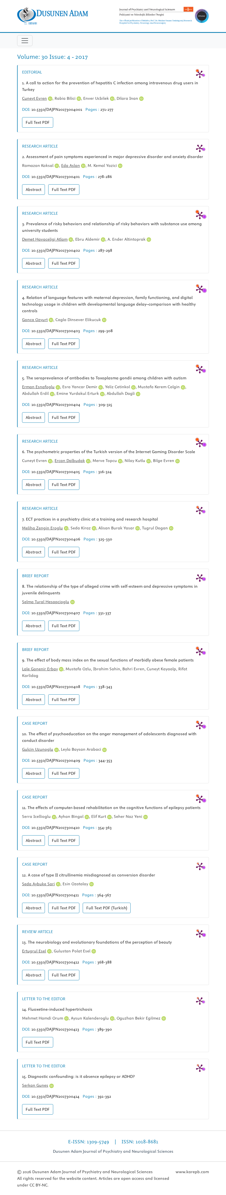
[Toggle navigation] (25, 40)
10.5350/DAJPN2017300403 (55, 330)
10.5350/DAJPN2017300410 (55, 827)
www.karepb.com (192, 1171)
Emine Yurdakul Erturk (78, 393)
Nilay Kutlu (135, 460)
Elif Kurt (99, 816)
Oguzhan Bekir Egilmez (139, 1018)
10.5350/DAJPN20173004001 (56, 109)
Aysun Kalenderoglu (90, 1018)
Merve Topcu (105, 460)
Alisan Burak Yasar (116, 528)
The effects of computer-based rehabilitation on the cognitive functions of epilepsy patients (111, 807)
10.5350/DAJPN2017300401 (55, 176)
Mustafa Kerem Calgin (159, 386)
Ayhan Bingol (71, 816)
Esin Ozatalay (76, 883)
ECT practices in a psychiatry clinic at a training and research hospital (90, 519)
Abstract (33, 189)
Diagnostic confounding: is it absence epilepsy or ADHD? (78, 1076)
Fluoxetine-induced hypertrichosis (57, 1009)
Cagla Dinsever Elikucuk (78, 319)
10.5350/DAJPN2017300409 (55, 760)
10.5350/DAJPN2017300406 (55, 539)
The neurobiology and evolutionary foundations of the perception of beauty (97, 942)
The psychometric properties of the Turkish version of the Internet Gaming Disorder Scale (108, 451)
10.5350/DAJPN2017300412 (55, 962)
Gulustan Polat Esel (73, 951)
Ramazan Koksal (38, 165)
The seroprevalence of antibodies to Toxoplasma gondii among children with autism (104, 377)
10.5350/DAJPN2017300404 (55, 404)
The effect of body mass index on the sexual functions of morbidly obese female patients (108, 660)
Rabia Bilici (66, 98)
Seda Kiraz (81, 528)
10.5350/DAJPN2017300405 (55, 471)
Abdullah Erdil (36, 393)
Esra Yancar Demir (80, 386)
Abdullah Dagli (121, 393)
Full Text (38, 122)
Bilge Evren (164, 460)
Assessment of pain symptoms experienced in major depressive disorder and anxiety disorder (112, 156)
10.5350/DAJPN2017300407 (55, 612)
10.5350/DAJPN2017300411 (55, 894)
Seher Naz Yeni (128, 816)
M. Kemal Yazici (103, 165)
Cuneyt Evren (35, 460)
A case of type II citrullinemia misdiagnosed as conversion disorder (88, 875)
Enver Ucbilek (96, 98)
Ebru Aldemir (88, 239)
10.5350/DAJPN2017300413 (55, 1029)
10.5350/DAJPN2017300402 (55, 250)
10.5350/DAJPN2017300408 (55, 686)
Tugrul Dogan (155, 528)
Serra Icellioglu (37, 816)
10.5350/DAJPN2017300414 (55, 1096)
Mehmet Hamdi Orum (43, 1018)
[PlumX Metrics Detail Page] (200, 74)
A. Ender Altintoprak (127, 239)
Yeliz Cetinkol (118, 386)
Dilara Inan (128, 98)
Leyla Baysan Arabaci (81, 749)
